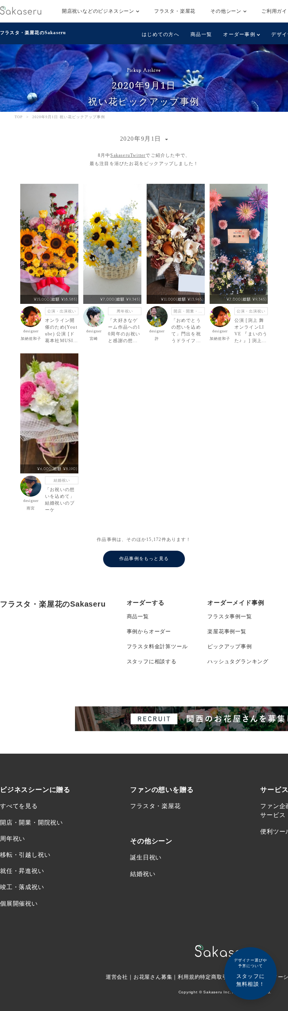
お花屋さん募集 (153, 977)
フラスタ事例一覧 (229, 616)
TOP (19, 117)
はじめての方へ (160, 34)
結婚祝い (142, 874)
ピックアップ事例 (229, 646)
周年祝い (12, 838)
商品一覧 (201, 34)
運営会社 (117, 977)
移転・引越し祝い (25, 855)
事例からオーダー (149, 631)
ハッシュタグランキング (237, 661)
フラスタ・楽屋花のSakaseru (33, 32)
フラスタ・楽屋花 (174, 11)
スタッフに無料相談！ (250, 972)
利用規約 (189, 977)
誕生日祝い (146, 857)
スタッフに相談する (152, 661)
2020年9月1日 (142, 138)
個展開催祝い (19, 903)
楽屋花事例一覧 (226, 631)
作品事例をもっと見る (144, 558)
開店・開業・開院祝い (31, 822)
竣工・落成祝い (22, 887)
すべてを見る (19, 806)
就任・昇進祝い (22, 871)
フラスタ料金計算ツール (157, 646)
